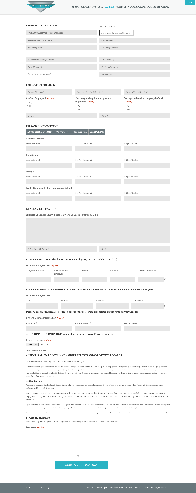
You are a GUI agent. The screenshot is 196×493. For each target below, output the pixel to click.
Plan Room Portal (158, 7)
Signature (35, 426)
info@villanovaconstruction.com (113, 488)
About (75, 7)
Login (190, 2)
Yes (30, 102)
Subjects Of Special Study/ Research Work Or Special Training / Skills (62, 214)
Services (86, 7)
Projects (97, 7)
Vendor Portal (137, 7)
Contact (121, 7)
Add (165, 279)
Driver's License (38, 340)
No (30, 106)
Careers (109, 7)
